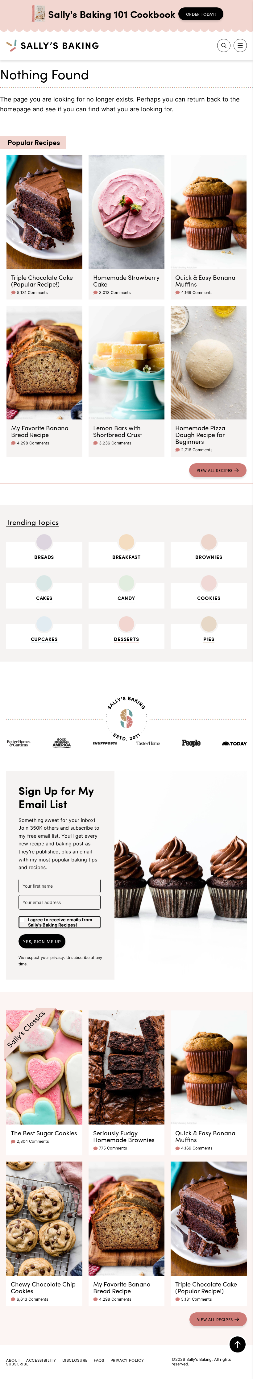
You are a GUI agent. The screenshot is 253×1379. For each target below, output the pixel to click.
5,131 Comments (32, 292)
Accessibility (41, 1360)
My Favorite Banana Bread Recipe (39, 431)
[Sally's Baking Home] (52, 45)
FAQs (99, 1360)
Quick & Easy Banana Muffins (205, 280)
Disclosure (75, 1360)
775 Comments (113, 1148)
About (13, 1360)
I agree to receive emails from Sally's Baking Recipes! (60, 922)
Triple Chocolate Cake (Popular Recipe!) (42, 280)
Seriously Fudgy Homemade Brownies (124, 1136)
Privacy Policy (127, 1360)
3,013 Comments (115, 292)
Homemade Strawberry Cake (126, 280)
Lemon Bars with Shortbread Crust (117, 431)
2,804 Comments (33, 1141)
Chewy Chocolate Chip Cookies (43, 1287)
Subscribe (17, 1363)
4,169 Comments (197, 292)
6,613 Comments (32, 1299)
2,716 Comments (197, 450)
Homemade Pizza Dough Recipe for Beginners (200, 434)
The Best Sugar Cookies (44, 1132)
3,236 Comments (115, 443)
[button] (60, 920)
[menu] (240, 45)
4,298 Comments (33, 443)
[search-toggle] (223, 45)
